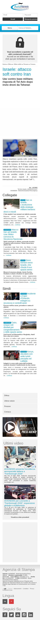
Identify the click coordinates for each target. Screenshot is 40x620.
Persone (25, 64)
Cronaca (32, 64)
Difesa (10, 64)
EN (5, 601)
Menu (10, 28)
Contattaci (26, 588)
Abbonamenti (17, 588)
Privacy (32, 588)
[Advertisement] (20, 116)
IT (11, 601)
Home (4, 64)
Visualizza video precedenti (20, 517)
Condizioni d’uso (7, 590)
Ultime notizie (18, 64)
